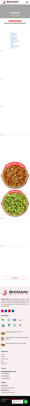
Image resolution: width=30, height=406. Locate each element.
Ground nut (14, 37)
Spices (13, 48)
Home (12, 15)
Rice (12, 44)
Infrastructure (4, 359)
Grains (13, 35)
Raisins (13, 42)
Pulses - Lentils (15, 41)
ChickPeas (14, 34)
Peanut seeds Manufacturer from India (16, 343)
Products (3, 356)
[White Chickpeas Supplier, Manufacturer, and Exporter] (3, 339)
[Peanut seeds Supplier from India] (3, 333)
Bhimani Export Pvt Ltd (14, 399)
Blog (2, 361)
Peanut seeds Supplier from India (14, 332)
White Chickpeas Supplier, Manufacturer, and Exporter (17, 338)
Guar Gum (14, 39)
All (11, 32)
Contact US (4, 363)
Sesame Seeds (15, 46)
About (2, 354)
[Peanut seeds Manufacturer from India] (3, 345)
